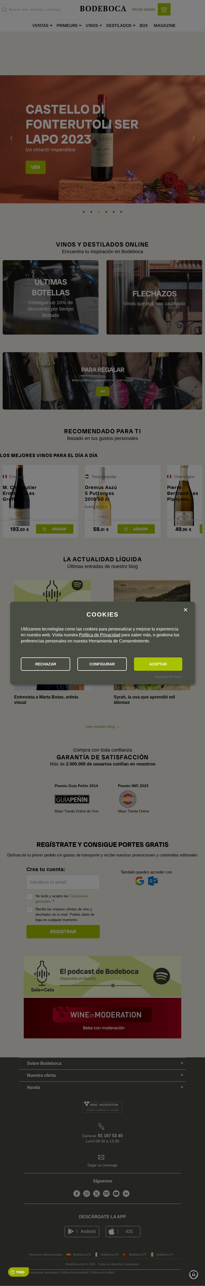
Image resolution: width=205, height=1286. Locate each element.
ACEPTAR (158, 664)
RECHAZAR (45, 664)
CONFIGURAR (102, 664)
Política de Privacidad (99, 635)
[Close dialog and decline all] (186, 610)
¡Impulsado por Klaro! (168, 676)
